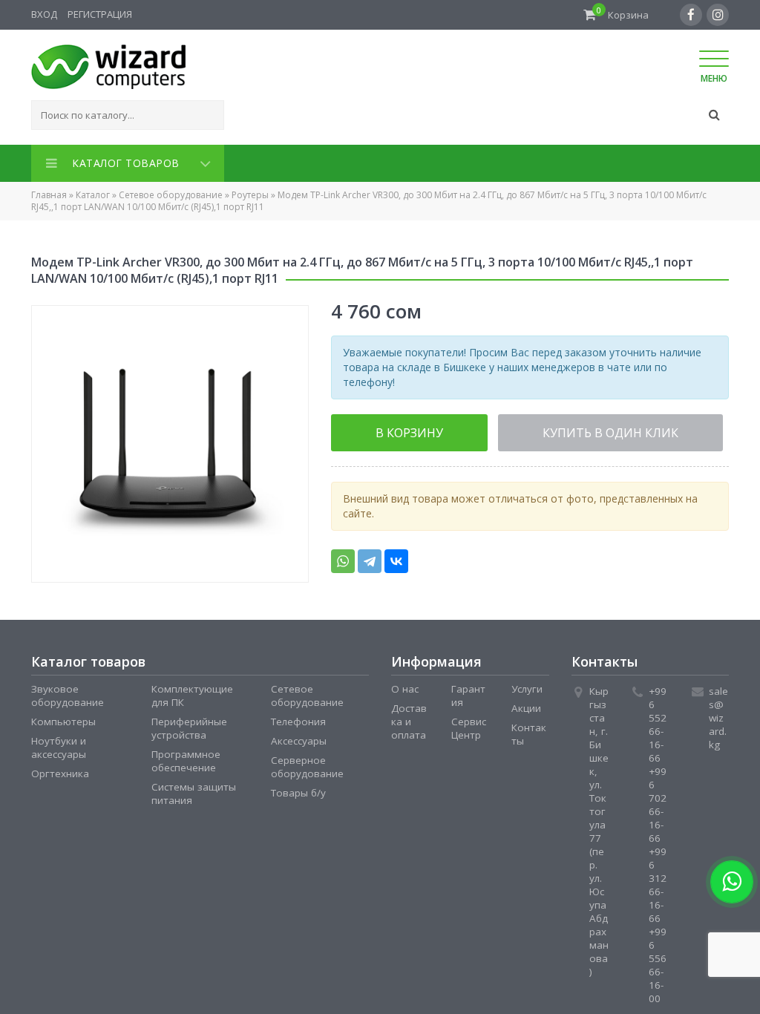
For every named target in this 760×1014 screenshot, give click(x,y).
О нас (405, 686)
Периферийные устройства (189, 725)
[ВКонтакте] (396, 557)
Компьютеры (63, 718)
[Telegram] (369, 557)
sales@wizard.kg (718, 714)
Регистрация (100, 14)
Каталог (93, 192)
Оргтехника (60, 770)
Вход (44, 14)
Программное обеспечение (185, 758)
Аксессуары (299, 738)
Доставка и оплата (409, 719)
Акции (526, 705)
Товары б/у (298, 790)
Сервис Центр (468, 725)
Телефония (298, 718)
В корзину (389, 429)
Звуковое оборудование (67, 692)
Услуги (527, 686)
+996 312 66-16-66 (657, 882)
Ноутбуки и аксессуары (58, 744)
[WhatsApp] (343, 557)
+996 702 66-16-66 (657, 802)
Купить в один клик (546, 429)
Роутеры (250, 192)
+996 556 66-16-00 (657, 962)
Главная (49, 192)
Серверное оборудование (307, 763)
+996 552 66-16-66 (657, 721)
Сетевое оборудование (171, 192)
